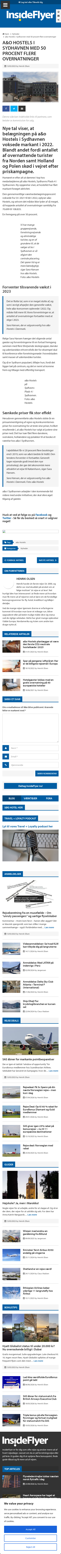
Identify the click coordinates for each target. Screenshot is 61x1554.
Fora (49, 798)
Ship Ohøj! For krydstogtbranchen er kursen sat (39, 1003)
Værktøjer (30, 798)
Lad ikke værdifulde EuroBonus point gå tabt (40, 1378)
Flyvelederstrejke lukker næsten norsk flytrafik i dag (41, 1478)
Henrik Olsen (25, 579)
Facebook (41, 515)
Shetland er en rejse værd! (37, 1268)
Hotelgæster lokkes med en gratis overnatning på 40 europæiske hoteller (38, 682)
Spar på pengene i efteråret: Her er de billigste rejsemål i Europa (40, 662)
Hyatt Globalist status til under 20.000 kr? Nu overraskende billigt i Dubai (28, 1347)
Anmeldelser (12, 874)
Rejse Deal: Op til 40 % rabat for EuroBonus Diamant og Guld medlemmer (40, 1109)
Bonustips (10, 1307)
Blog (12, 798)
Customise (30, 1538)
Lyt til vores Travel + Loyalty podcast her (27, 826)
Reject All (30, 1547)
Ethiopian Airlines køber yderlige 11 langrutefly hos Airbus (38, 1290)
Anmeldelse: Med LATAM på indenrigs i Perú (38, 964)
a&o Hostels (21, 542)
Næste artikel (47, 560)
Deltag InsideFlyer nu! (30, 786)
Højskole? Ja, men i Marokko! (20, 1203)
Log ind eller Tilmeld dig (31, 2)
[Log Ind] (58, 20)
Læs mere (49, 927)
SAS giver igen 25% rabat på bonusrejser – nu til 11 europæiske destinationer (38, 1128)
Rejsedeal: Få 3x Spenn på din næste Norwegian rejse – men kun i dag (39, 1089)
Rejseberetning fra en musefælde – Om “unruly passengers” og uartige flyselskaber (29, 914)
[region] (30, 1526)
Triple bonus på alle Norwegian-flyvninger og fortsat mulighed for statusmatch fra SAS (40, 1417)
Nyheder (24, 548)
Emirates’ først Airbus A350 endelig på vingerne (38, 1251)
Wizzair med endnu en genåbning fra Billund (35, 1232)
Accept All (30, 1529)
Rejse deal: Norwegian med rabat (38, 1147)
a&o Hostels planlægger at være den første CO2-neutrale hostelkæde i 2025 (41, 644)
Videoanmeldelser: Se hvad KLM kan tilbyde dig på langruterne (40, 945)
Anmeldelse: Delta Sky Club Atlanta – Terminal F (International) (38, 984)
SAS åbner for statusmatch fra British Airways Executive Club (39, 1397)
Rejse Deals (11, 1020)
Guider (8, 1164)
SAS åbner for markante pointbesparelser (28, 1059)
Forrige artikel (15, 560)
